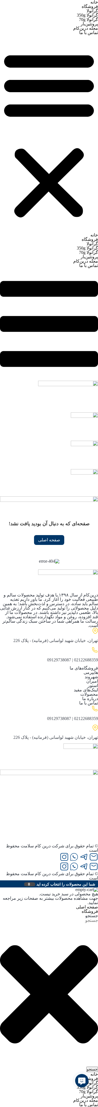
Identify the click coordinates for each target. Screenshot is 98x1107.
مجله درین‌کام (85, 28)
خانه (94, 235)
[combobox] (71, 920)
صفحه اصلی (49, 540)
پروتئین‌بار (89, 24)
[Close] (1, 884)
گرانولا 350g (87, 15)
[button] (49, 134)
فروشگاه (90, 6)
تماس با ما (88, 32)
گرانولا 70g (88, 19)
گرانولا (92, 10)
